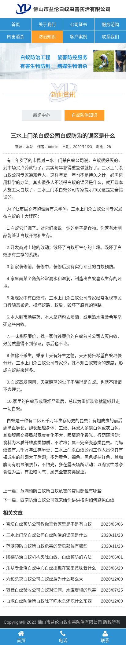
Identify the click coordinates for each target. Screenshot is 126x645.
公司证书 (78, 24)
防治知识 (47, 36)
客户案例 (78, 36)
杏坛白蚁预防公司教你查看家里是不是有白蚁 (49, 524)
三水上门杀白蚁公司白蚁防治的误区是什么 (46, 535)
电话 (63, 640)
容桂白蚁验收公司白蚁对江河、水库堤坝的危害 (51, 590)
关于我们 (47, 24)
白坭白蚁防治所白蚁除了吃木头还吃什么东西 (49, 601)
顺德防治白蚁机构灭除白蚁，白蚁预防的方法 (49, 557)
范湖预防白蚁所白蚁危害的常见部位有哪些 (61, 490)
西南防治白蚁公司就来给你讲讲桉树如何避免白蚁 (67, 499)
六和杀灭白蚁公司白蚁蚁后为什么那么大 (44, 579)
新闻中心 (41, 115)
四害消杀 (15, 36)
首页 (15, 24)
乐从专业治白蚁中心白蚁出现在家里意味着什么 (51, 568)
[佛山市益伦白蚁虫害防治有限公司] (63, 15)
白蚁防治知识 (84, 115)
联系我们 (110, 36)
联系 (105, 640)
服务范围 (110, 24)
